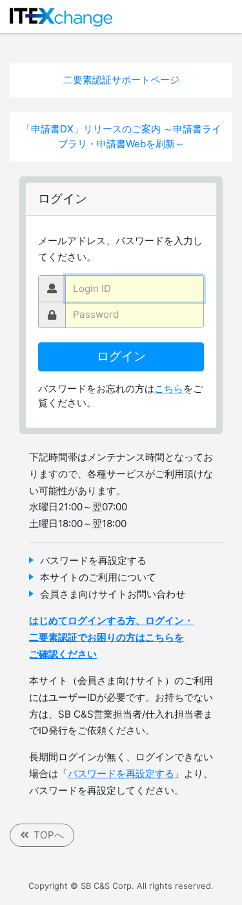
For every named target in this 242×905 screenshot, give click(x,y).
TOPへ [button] (49, 835)
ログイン (121, 356)
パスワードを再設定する (93, 560)
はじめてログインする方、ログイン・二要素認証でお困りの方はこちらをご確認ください (111, 637)
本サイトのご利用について (98, 577)
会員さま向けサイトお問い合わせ (112, 594)
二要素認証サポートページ (121, 80)
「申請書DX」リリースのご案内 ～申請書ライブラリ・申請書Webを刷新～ (121, 136)
